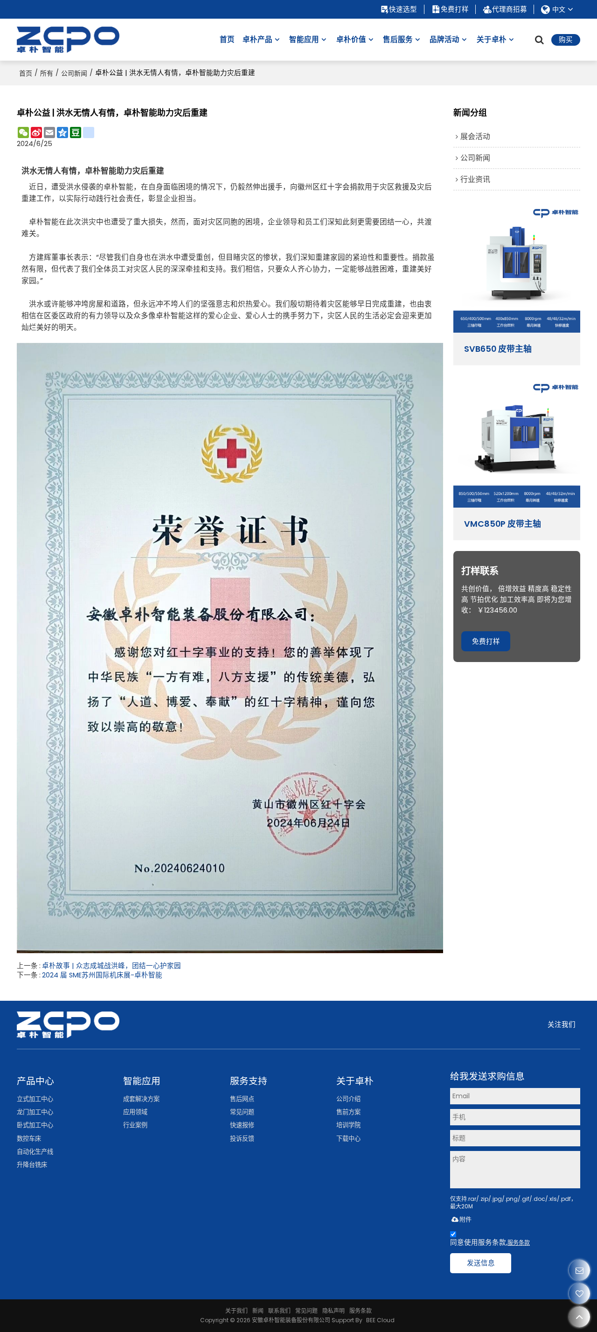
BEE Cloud (380, 1320)
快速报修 (242, 1125)
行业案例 (135, 1125)
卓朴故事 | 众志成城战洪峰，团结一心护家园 (111, 965)
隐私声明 (333, 1311)
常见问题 (242, 1112)
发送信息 (481, 1263)
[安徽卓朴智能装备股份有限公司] (68, 40)
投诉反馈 (242, 1138)
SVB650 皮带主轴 (498, 349)
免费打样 (455, 9)
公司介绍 (348, 1099)
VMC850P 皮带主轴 (502, 524)
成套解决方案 (141, 1099)
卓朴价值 (351, 39)
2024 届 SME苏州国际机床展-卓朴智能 (102, 975)
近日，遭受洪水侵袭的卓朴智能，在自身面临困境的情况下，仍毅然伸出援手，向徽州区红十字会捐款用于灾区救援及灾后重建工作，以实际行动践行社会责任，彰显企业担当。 (228, 257)
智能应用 (304, 39)
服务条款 (518, 1243)
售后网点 (242, 1099)
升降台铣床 (32, 1164)
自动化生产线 (35, 1151)
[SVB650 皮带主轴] (516, 269)
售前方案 (348, 1112)
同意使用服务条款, (490, 1242)
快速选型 (403, 9)
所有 (46, 73)
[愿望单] (579, 1293)
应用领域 (135, 1112)
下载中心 (348, 1138)
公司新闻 (74, 73)
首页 (227, 39)
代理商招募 (509, 9)
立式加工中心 (35, 1099)
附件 (465, 1219)
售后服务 (398, 39)
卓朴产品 (257, 39)
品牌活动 (444, 39)
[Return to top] (579, 1316)
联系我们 (279, 1311)
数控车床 (29, 1138)
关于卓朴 (492, 39)
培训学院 (348, 1125)
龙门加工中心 (35, 1112)
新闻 (258, 1311)
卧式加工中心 (35, 1125)
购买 (566, 39)
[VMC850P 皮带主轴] (516, 444)
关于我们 (236, 1311)
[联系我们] (579, 1270)
